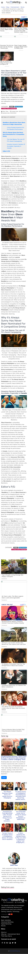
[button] (24, 119)
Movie (22, 7)
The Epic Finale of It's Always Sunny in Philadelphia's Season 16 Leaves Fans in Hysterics (7, 836)
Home (3, 7)
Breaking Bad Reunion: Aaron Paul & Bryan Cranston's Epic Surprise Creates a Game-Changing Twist (13, 757)
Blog (7, 7)
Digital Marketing (6, 924)
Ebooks (3, 925)
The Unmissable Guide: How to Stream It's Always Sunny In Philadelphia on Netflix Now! (20, 815)
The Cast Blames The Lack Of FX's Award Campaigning (15, 140)
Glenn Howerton (18, 106)
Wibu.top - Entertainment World (10, 934)
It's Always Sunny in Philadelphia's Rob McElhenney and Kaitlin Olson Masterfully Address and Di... (20, 795)
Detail (4, 777)
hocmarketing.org (14, 951)
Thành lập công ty (6, 936)
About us (3, 932)
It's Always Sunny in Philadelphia (9, 108)
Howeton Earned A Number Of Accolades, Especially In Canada (16, 146)
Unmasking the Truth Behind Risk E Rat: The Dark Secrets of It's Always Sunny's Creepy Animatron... (7, 816)
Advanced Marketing (7, 922)
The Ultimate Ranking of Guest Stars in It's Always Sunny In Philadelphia (7, 795)
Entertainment (15, 7)
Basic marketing (6, 920)
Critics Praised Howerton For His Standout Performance (15, 128)
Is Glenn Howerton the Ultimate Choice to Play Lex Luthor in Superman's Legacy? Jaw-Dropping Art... (20, 837)
